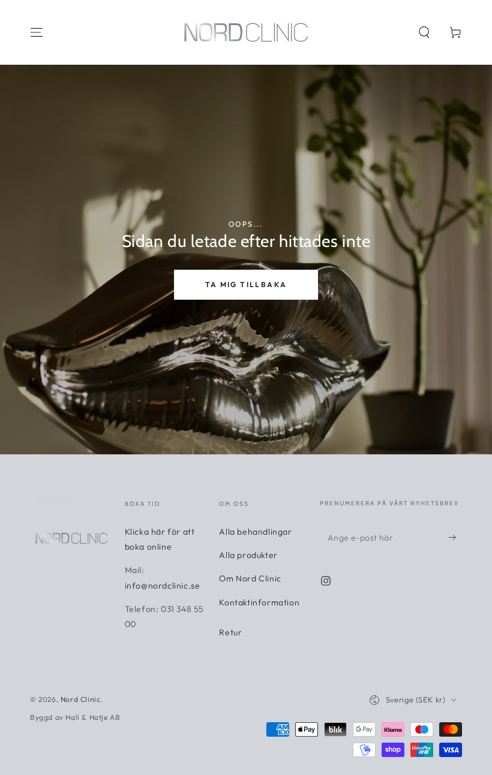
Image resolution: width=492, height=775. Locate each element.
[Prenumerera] (455, 537)
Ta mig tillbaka (246, 284)
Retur (230, 632)
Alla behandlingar (255, 531)
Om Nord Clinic (250, 578)
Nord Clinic (81, 699)
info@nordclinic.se (162, 585)
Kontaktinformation (259, 602)
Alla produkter (248, 555)
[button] (424, 32)
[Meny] (36, 32)
